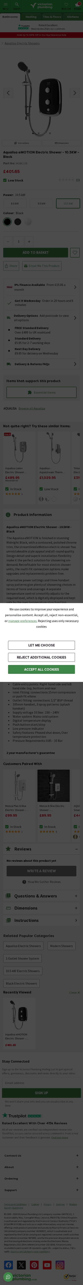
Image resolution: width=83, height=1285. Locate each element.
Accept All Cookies (41, 669)
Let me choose (41, 645)
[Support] (8, 1277)
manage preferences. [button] (22, 621)
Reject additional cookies (41, 657)
